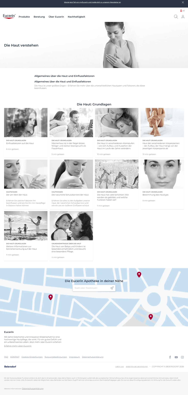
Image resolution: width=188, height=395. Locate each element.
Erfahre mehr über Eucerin (17, 346)
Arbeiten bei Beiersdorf (137, 367)
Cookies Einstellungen (32, 357)
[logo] (9, 16)
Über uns (119, 367)
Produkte (24, 16)
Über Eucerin (56, 16)
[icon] (112, 288)
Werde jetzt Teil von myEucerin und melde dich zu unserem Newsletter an (92, 2)
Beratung (39, 16)
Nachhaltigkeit (76, 16)
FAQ (6, 357)
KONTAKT (14, 357)
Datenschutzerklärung (92, 357)
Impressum (74, 357)
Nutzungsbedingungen (56, 357)
